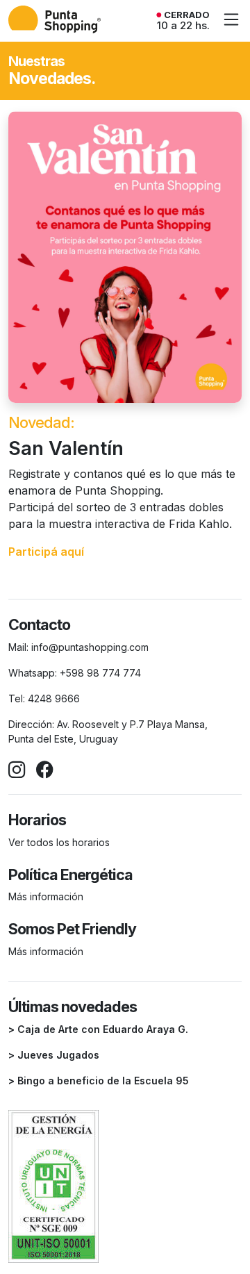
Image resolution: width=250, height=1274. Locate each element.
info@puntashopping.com (90, 647)
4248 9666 (54, 698)
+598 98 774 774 (100, 673)
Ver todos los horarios (59, 842)
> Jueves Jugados (53, 1055)
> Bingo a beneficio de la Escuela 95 (98, 1080)
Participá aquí (46, 552)
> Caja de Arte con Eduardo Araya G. (98, 1029)
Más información (45, 896)
